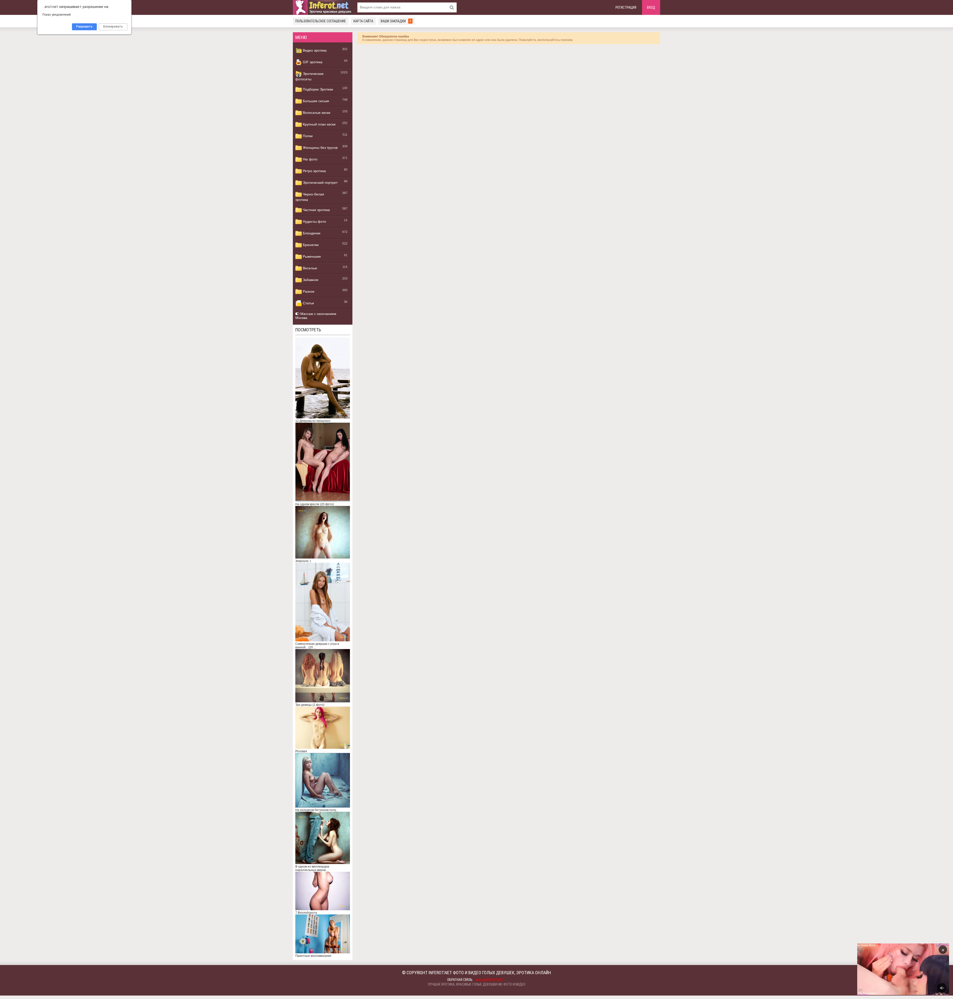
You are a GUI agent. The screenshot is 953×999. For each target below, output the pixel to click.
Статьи (308, 303)
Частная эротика (316, 210)
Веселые (309, 268)
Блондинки (311, 233)
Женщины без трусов (320, 148)
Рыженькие (311, 256)
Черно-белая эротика (309, 197)
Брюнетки (310, 245)
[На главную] (322, 7)
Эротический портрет (320, 183)
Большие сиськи (315, 101)
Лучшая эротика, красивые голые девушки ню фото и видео (476, 984)
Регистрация (625, 7)
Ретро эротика (314, 171)
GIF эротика (312, 62)
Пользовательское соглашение (320, 21)
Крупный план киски (319, 124)
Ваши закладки (396, 21)
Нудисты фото (314, 221)
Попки (307, 136)
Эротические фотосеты (309, 76)
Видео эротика (314, 50)
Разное (308, 291)
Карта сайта (363, 21)
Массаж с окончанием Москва (315, 316)
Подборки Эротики (317, 89)
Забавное (310, 280)
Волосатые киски (316, 113)
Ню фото (309, 159)
